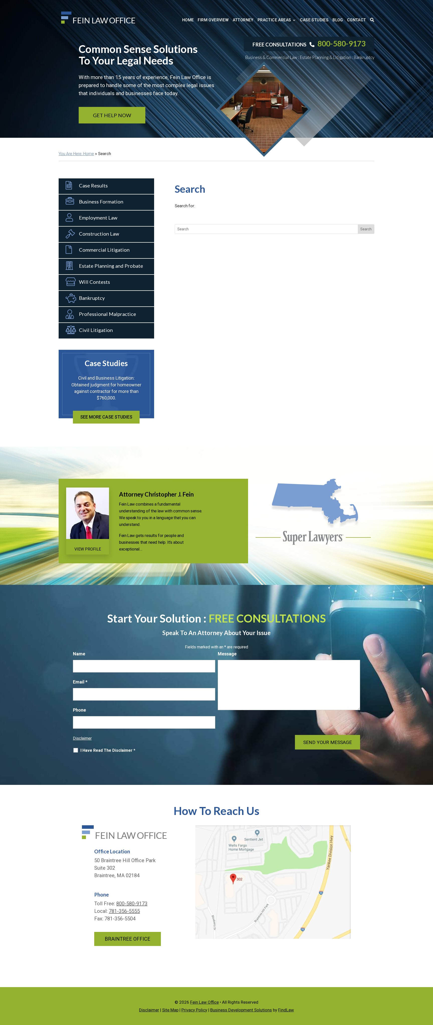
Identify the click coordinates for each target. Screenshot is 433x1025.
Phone (79, 710)
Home (188, 20)
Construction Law (99, 234)
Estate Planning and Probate (111, 266)
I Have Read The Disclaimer (107, 750)
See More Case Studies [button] (106, 417)
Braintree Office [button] (127, 939)
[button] (60, 385)
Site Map (170, 1009)
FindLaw (286, 1009)
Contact (356, 20)
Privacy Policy (194, 1009)
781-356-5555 (124, 911)
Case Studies (314, 20)
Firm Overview (213, 20)
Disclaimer (82, 738)
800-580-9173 (341, 43)
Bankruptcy (92, 298)
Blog (338, 20)
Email (80, 682)
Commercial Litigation (104, 250)
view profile (87, 549)
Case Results (93, 185)
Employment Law (98, 218)
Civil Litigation (96, 330)
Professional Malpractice (107, 314)
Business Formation (101, 201)
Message (227, 653)
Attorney (243, 20)
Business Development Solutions (241, 1009)
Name (79, 653)
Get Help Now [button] (112, 115)
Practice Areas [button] (274, 20)
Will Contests (94, 282)
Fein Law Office (204, 1002)
